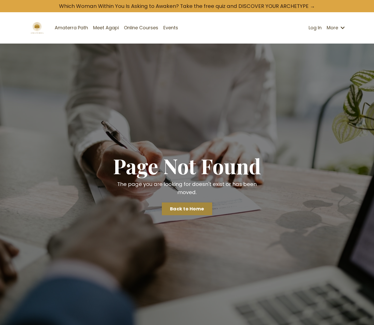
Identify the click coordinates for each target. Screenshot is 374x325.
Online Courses (141, 27)
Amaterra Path (71, 27)
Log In (315, 27)
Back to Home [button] (187, 209)
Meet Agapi (106, 27)
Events (170, 27)
